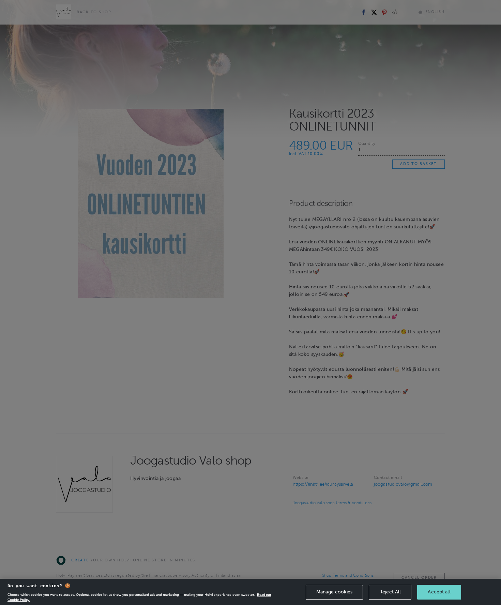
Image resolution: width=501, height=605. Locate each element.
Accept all (439, 591)
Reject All (390, 591)
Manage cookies (334, 591)
